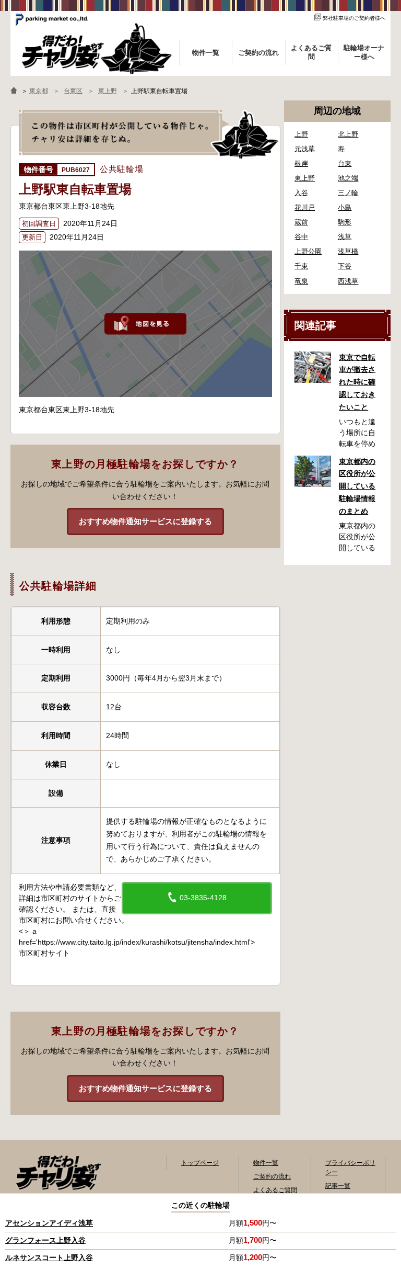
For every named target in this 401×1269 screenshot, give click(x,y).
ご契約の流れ (272, 1176)
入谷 (301, 193)
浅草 (344, 237)
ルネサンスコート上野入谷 (49, 1257)
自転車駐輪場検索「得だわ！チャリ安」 (58, 1172)
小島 (344, 207)
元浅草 (304, 149)
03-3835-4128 (202, 897)
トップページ (200, 1162)
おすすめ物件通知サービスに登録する (145, 521)
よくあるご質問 (275, 1190)
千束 (301, 266)
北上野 (348, 134)
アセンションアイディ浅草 (49, 1223)
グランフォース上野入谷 (45, 1240)
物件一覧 (265, 1162)
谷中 (301, 237)
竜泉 (301, 281)
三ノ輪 (348, 193)
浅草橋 (348, 251)
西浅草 (348, 281)
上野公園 (308, 251)
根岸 (301, 163)
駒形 (344, 222)
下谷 (344, 266)
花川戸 (304, 207)
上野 (301, 134)
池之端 (348, 178)
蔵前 (301, 222)
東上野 (304, 178)
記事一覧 (337, 1185)
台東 (344, 163)
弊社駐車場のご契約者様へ (354, 18)
